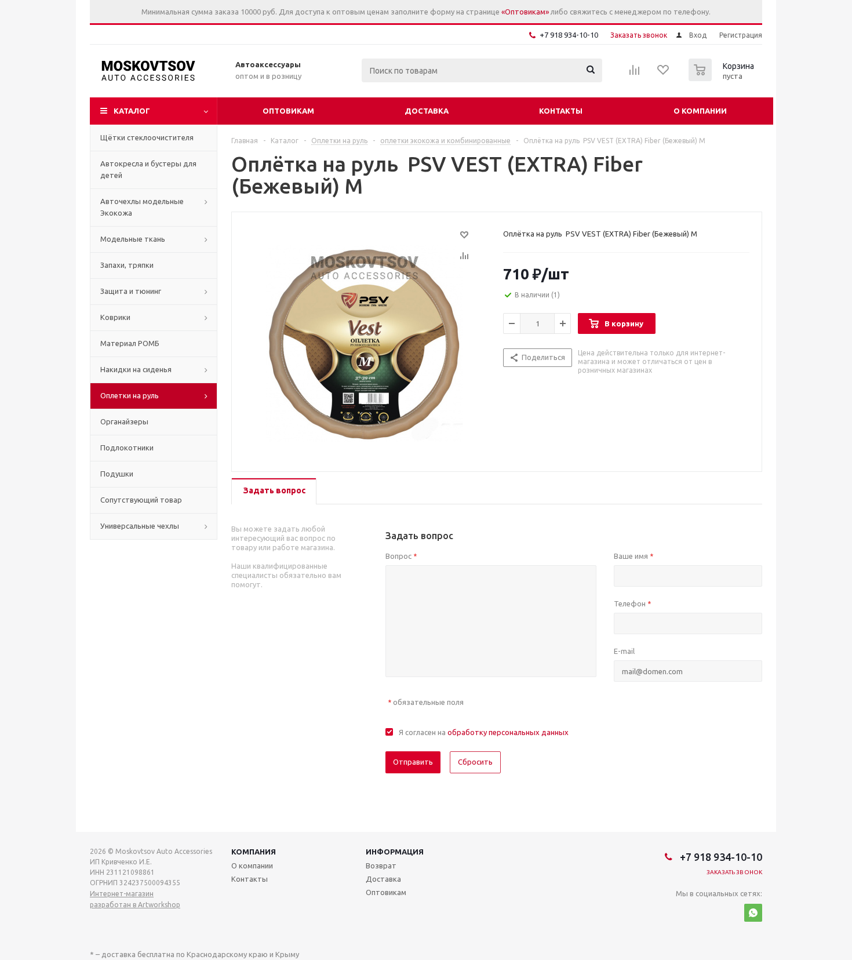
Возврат (381, 865)
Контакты (560, 111)
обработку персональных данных (508, 732)
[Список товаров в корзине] (723, 77)
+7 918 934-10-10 (569, 35)
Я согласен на (484, 732)
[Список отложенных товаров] (663, 73)
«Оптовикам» (525, 12)
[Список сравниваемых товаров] (634, 73)
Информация (395, 852)
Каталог (132, 111)
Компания (253, 852)
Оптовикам (288, 111)
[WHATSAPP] (753, 913)
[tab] (273, 491)
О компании (700, 111)
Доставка (427, 111)
